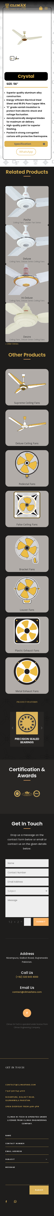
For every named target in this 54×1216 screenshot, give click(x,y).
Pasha (27, 219)
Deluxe (27, 258)
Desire (27, 336)
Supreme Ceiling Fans (27, 402)
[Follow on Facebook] (27, 1013)
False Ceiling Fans (27, 524)
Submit (41, 921)
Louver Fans (27, 609)
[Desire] (27, 318)
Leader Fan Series (33, 222)
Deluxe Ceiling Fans (27, 443)
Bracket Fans (27, 569)
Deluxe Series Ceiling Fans (33, 261)
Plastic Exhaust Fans (27, 650)
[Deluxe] (27, 240)
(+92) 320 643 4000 (27, 976)
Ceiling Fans (18, 222)
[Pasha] (27, 201)
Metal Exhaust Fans (27, 691)
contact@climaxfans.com (27, 992)
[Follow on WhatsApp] (15, 1202)
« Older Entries (11, 343)
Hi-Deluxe (27, 297)
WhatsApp (26, 152)
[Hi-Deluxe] (27, 279)
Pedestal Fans (27, 484)
